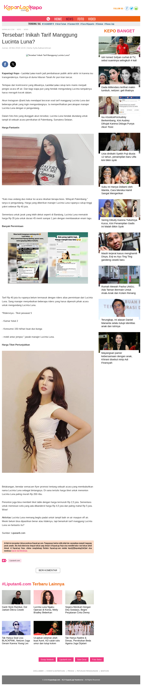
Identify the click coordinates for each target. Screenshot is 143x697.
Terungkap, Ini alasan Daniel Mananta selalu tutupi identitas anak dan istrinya (118, 323)
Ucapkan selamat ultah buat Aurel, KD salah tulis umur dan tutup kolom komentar (47, 642)
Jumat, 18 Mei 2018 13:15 (13, 48)
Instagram (136, 7)
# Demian (99, 24)
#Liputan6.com (16, 584)
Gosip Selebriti (47, 659)
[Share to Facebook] (5, 64)
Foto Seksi (96, 659)
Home (58, 18)
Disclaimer (38, 671)
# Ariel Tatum (60, 24)
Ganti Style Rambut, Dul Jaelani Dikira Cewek (14, 608)
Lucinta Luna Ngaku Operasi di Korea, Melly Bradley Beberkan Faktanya (46, 611)
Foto (80, 18)
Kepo (19, 29)
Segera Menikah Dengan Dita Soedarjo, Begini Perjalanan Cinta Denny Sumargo (78, 611)
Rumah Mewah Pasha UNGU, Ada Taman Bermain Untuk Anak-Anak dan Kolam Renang (118, 289)
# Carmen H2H (73, 24)
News (69, 18)
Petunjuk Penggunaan (87, 671)
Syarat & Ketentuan (55, 671)
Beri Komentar (48, 570)
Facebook (127, 7)
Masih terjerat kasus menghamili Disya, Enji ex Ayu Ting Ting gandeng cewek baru (119, 256)
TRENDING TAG (34, 23)
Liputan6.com (18, 533)
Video (92, 18)
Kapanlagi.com (8, 29)
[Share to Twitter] (13, 64)
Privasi (71, 671)
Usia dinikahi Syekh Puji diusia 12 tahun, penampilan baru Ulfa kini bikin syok (118, 157)
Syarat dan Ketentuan (19, 550)
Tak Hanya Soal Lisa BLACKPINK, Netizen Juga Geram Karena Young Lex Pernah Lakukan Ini (16, 642)
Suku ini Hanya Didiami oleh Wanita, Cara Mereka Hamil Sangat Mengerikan (117, 190)
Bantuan (105, 671)
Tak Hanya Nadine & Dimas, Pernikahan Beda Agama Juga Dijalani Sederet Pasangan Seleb (78, 642)
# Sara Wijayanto (87, 24)
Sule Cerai (81, 659)
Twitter (132, 7)
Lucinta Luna (28, 73)
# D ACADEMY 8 (48, 24)
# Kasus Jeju (109, 24)
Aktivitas (6, 517)
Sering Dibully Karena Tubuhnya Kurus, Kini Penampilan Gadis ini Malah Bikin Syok (119, 223)
